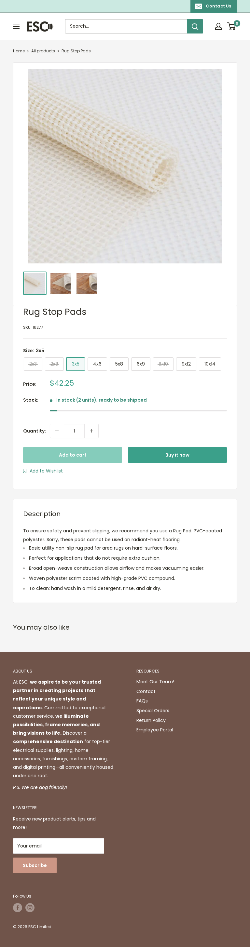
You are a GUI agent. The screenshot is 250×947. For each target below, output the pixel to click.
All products (43, 51)
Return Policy (151, 720)
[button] (43, 471)
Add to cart (73, 455)
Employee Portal (154, 730)
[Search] (195, 26)
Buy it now (177, 455)
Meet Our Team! (155, 681)
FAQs (142, 701)
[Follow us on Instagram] (30, 907)
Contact (146, 691)
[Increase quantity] (91, 431)
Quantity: (34, 431)
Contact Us (218, 6)
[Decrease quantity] (57, 431)
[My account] (218, 26)
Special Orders (152, 710)
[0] (232, 26)
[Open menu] (16, 26)
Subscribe (35, 865)
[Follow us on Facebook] (17, 907)
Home (19, 51)
